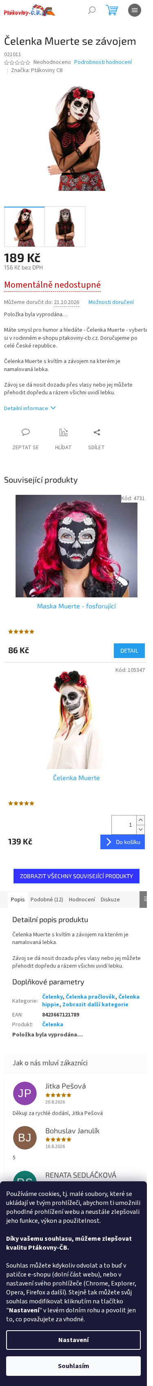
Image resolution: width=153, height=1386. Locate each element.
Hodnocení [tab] (82, 900)
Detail (129, 650)
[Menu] (134, 10)
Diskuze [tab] (110, 900)
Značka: (37, 70)
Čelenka (52, 1025)
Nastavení (73, 1340)
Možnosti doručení (111, 302)
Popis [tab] (18, 900)
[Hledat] (92, 10)
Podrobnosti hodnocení (103, 62)
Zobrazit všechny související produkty (76, 875)
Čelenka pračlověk (90, 997)
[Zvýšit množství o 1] (140, 820)
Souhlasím (73, 1366)
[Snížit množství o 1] (140, 829)
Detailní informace (26, 408)
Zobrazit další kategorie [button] (95, 1005)
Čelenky (52, 997)
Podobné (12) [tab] (47, 900)
